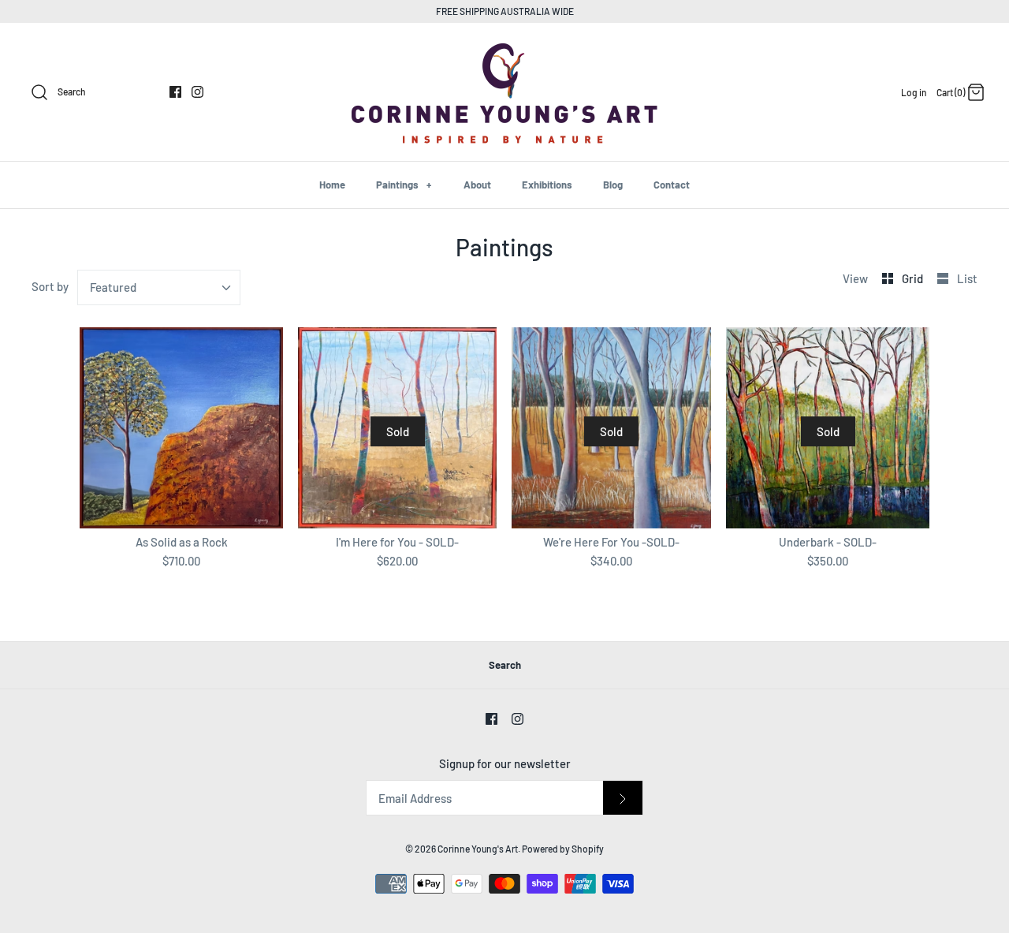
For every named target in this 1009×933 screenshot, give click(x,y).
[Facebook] (175, 92)
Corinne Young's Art (477, 848)
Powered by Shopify (563, 848)
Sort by (50, 286)
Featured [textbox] (113, 287)
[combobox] (159, 287)
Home (332, 184)
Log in (914, 92)
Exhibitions (547, 184)
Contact (671, 184)
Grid (913, 278)
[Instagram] (197, 92)
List (967, 278)
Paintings (403, 184)
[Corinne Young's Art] (504, 48)
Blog (613, 184)
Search (505, 665)
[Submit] (622, 798)
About (477, 184)
